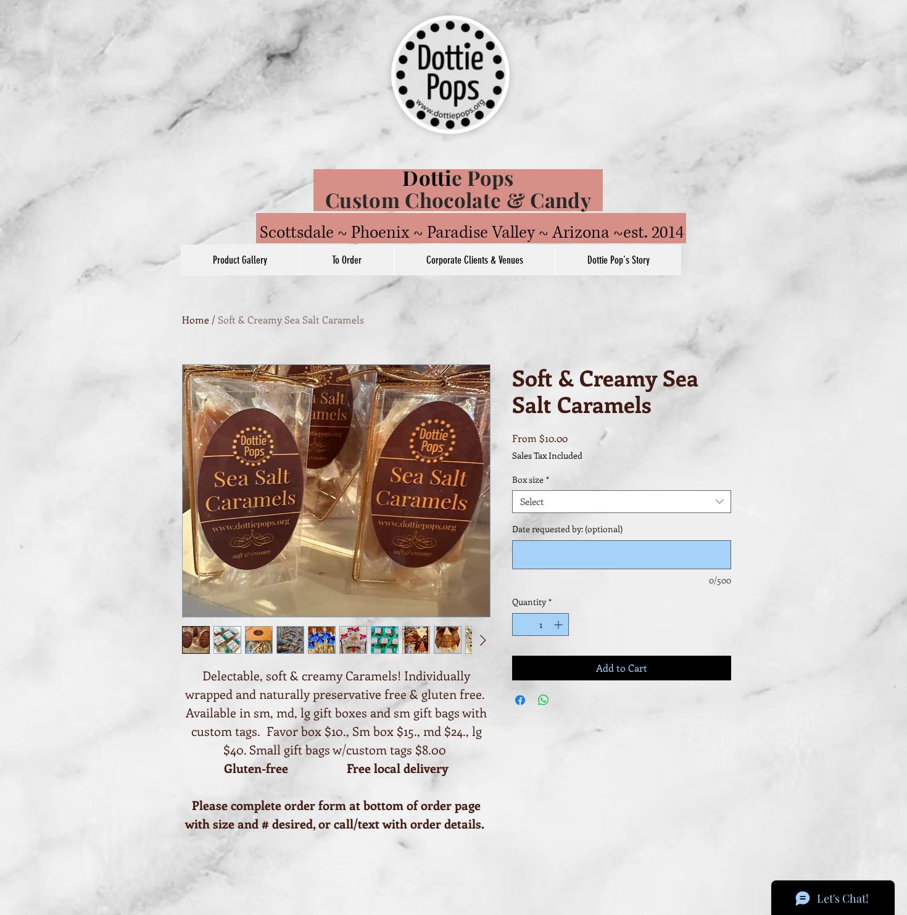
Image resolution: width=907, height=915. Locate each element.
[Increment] (559, 624)
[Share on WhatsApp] (543, 700)
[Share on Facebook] (520, 700)
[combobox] (621, 502)
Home (195, 319)
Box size (530, 479)
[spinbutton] (540, 624)
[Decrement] (521, 624)
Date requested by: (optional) (567, 529)
